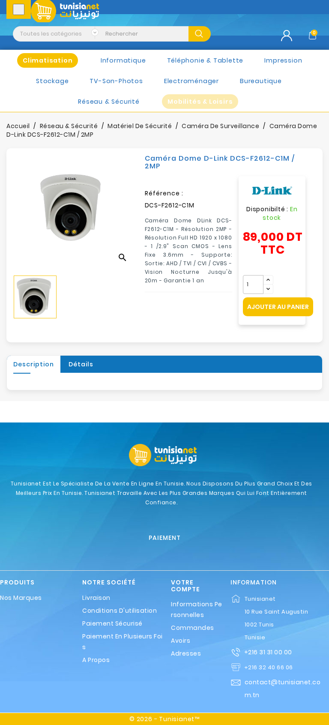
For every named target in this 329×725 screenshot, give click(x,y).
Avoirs (180, 640)
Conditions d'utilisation (119, 610)
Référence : (164, 193)
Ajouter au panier (278, 307)
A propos (96, 660)
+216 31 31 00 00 (268, 652)
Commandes (192, 627)
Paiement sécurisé (112, 623)
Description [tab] (33, 364)
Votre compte (185, 586)
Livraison (96, 597)
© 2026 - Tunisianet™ (164, 719)
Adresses (186, 653)
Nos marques (21, 597)
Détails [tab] (81, 364)
